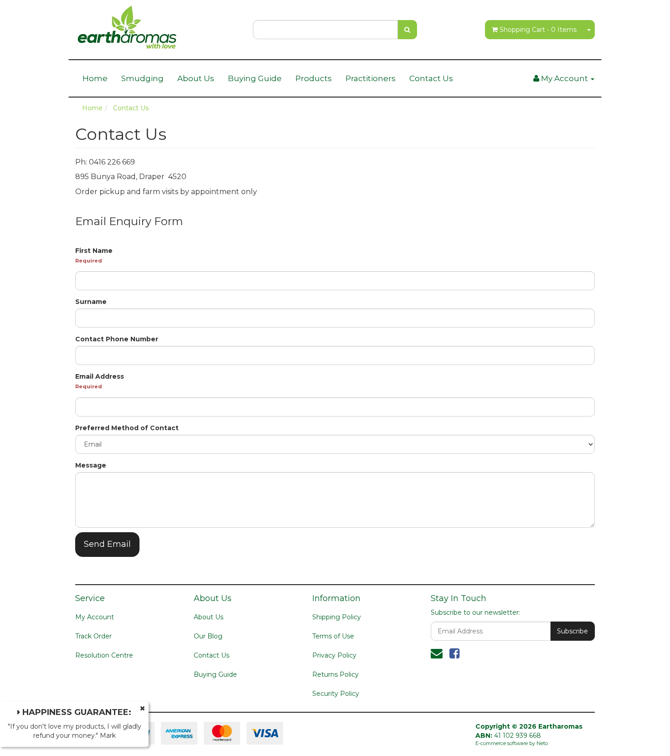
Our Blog (208, 636)
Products (313, 78)
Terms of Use (333, 636)
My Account (94, 617)
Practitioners (370, 78)
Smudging (142, 78)
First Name (94, 251)
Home (95, 78)
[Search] (407, 29)
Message (90, 465)
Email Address (99, 376)
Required (88, 260)
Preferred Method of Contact (127, 428)
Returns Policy (335, 674)
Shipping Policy (336, 617)
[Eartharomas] (127, 25)
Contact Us (431, 78)
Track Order (93, 636)
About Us (195, 78)
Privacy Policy (334, 655)
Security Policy (335, 693)
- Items (538, 30)
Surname (91, 302)
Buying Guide (255, 78)
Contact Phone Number (116, 339)
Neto (542, 743)
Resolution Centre (104, 655)
